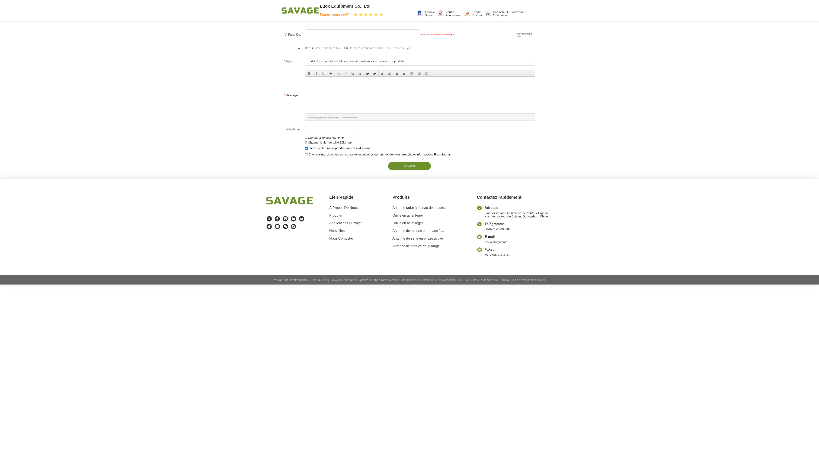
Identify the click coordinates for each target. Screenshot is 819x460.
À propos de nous (343, 208)
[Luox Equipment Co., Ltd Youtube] (302, 218)
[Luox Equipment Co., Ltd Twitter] (269, 218)
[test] (293, 226)
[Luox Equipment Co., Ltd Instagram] (285, 218)
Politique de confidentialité (290, 280)
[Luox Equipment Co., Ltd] (300, 10)
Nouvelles (337, 231)
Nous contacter (341, 238)
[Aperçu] (289, 206)
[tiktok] (269, 226)
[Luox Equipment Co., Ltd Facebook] (277, 218)
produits (335, 215)
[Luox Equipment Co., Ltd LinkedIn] (293, 218)
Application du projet (345, 223)
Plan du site (319, 280)
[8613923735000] (277, 226)
